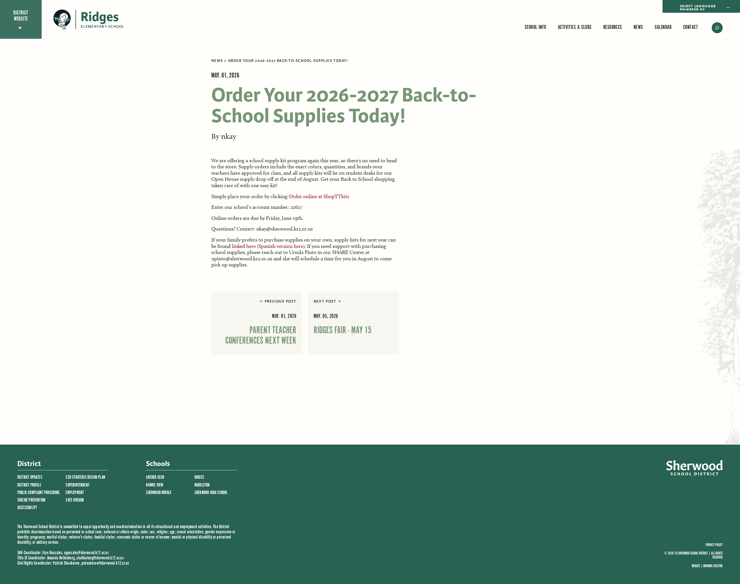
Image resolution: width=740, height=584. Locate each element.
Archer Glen (155, 477)
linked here (244, 246)
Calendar (663, 27)
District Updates (29, 477)
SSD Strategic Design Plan (85, 477)
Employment (75, 493)
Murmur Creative (713, 566)
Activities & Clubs (575, 27)
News (638, 27)
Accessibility (27, 508)
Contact (690, 27)
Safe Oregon (75, 500)
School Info (535, 27)
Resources (612, 27)
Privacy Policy (714, 545)
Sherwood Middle (158, 493)
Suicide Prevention (31, 500)
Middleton (202, 485)
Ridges (199, 477)
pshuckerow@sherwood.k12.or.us (105, 563)
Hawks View (154, 485)
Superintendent (77, 485)
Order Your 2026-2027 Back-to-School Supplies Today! (288, 60)
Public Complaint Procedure (38, 493)
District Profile (29, 485)
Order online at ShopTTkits (319, 196)
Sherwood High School (211, 493)
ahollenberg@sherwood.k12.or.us (99, 558)
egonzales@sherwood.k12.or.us (86, 553)
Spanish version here (280, 246)
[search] (713, 27)
